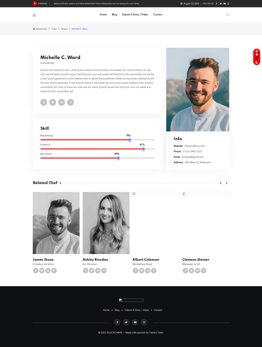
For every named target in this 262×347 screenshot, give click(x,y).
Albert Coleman (146, 260)
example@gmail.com (193, 156)
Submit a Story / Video (135, 15)
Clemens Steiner (195, 260)
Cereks (153, 332)
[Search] (227, 14)
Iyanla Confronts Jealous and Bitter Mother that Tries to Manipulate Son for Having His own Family (96, 3)
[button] (220, 183)
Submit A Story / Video (137, 310)
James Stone (43, 260)
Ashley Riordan (95, 260)
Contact (157, 15)
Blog (114, 15)
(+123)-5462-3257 (192, 151)
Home (103, 15)
